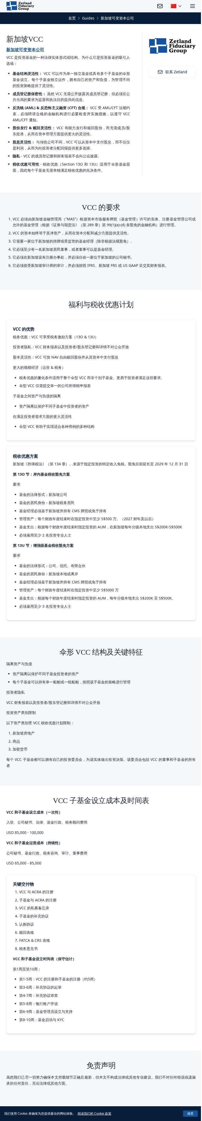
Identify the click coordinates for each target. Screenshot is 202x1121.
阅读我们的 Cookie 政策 (94, 1113)
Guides (88, 18)
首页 (72, 18)
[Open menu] (192, 6)
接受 (190, 1113)
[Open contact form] (160, 6)
